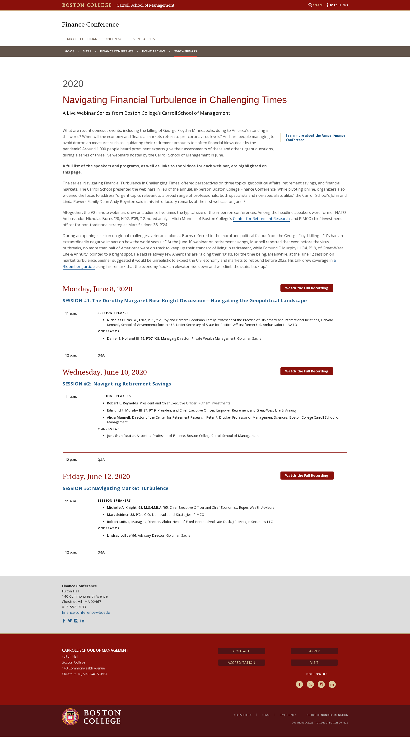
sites (87, 51)
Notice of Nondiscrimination (327, 715)
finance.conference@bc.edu (86, 612)
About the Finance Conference (95, 39)
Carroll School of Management (145, 5)
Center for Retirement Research (261, 218)
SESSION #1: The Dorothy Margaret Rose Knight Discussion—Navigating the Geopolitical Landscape (185, 300)
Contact (241, 651)
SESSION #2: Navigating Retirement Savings (117, 383)
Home (69, 51)
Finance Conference (116, 51)
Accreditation (241, 662)
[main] (205, 320)
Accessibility (243, 715)
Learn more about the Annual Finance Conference (315, 137)
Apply (314, 651)
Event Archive (144, 39)
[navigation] (205, 39)
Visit (314, 662)
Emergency (288, 715)
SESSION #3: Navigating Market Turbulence (115, 488)
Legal (266, 715)
